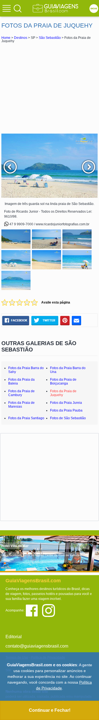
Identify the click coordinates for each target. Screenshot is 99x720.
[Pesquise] (17, 8)
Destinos (20, 38)
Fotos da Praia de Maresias (21, 404)
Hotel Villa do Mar (15, 546)
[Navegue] (7, 9)
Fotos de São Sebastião (68, 418)
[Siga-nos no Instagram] (50, 610)
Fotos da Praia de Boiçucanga (63, 381)
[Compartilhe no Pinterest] (65, 321)
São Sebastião (50, 38)
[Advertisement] (49, 88)
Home (5, 38)
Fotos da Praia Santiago (26, 418)
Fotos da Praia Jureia (66, 403)
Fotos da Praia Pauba (66, 410)
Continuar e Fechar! (49, 710)
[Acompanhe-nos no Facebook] (33, 610)
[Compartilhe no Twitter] (45, 321)
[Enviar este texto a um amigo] (76, 321)
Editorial (14, 636)
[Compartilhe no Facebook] (16, 321)
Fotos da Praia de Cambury (21, 393)
